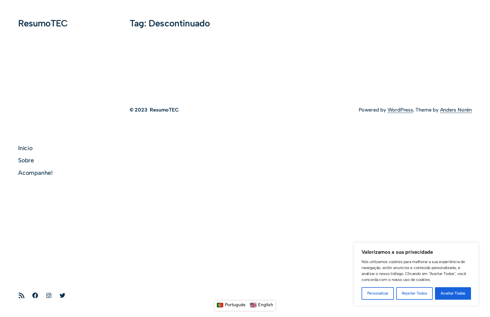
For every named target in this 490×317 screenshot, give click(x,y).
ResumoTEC (42, 23)
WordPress (400, 110)
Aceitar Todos (453, 293)
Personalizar (377, 293)
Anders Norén (456, 110)
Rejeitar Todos (414, 293)
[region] (416, 274)
